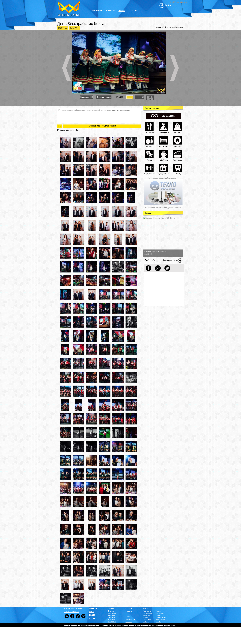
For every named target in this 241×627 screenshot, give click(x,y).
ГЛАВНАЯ (93, 608)
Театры (158, 611)
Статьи (133, 10)
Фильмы (111, 611)
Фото (121, 10)
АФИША (111, 608)
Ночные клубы (148, 613)
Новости (129, 622)
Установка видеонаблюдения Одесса (163, 208)
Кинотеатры (160, 615)
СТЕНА (92, 618)
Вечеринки (112, 613)
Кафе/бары (160, 613)
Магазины (146, 615)
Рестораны (147, 611)
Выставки (111, 619)
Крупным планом (131, 619)
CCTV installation (178, 2)
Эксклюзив (129, 611)
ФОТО (91, 612)
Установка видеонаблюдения (162, 178)
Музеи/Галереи (161, 619)
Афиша (110, 10)
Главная (97, 10)
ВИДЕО (92, 615)
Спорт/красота (161, 617)
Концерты (111, 615)
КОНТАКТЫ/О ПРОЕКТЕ (73, 608)
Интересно (112, 622)
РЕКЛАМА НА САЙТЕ (71, 612)
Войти (168, 5)
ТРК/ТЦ (158, 622)
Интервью (129, 614)
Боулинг (146, 617)
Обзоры (128, 616)
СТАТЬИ (129, 608)
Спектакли (111, 617)
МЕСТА (145, 608)
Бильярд (146, 622)
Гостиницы (147, 619)
